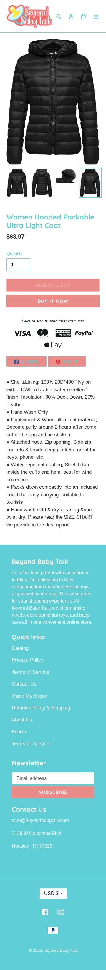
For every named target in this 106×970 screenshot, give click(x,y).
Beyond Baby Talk (61, 950)
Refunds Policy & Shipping (41, 708)
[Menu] (96, 16)
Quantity (14, 253)
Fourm (19, 731)
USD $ (51, 893)
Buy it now (53, 301)
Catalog (20, 648)
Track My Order (29, 696)
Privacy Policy (28, 660)
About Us (22, 720)
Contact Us (24, 684)
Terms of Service (30, 672)
